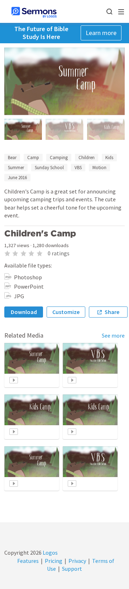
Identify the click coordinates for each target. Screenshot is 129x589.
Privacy (77, 560)
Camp (33, 157)
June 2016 (17, 178)
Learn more (101, 33)
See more (113, 335)
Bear (12, 157)
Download (24, 311)
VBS (78, 168)
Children (86, 157)
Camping (59, 157)
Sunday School (49, 168)
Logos (50, 552)
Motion (99, 168)
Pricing (53, 560)
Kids (109, 157)
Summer (16, 168)
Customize (66, 311)
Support (72, 568)
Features (28, 560)
